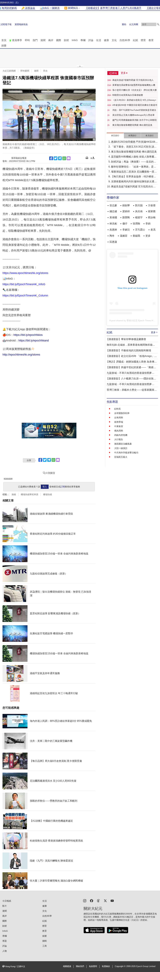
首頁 (3, 40)
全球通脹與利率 (122, 413)
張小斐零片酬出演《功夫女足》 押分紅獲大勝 (134, 90)
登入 (44, 486)
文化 (114, 40)
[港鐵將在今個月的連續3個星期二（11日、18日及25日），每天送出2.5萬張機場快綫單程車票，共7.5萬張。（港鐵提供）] (49, 115)
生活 (98, 40)
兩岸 (50, 40)
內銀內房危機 (120, 435)
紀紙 (135, 40)
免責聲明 (93, 966)
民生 (45, 71)
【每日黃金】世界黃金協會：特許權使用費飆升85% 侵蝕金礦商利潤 (133, 176)
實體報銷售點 (21, 24)
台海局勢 (118, 417)
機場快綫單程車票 (29, 494)
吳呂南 (139, 211)
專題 (4, 941)
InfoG (75, 40)
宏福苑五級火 (120, 457)
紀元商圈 (133, 24)
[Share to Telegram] (60, 158)
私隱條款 (106, 966)
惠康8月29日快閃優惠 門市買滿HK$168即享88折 (134, 142)
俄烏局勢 (118, 430)
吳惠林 (113, 229)
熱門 (35, 40)
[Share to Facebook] (51, 158)
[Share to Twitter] (55, 158)
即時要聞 (24, 71)
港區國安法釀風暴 (123, 444)
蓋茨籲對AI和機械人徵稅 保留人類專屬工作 (134, 157)
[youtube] (112, 900)
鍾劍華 (126, 205)
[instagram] (84, 900)
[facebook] (91, 900)
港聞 (42, 40)
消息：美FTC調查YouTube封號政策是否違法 (134, 110)
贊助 (124, 24)
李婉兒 (126, 229)
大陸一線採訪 (120, 448)
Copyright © (120, 966)
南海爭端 (118, 422)
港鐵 (14, 494)
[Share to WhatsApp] (64, 158)
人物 (4, 951)
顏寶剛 (126, 217)
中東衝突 (118, 426)
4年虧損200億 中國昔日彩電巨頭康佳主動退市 (134, 105)
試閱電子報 (6, 24)
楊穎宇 (139, 217)
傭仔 (124, 223)
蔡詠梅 (151, 217)
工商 (44, 946)
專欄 (82, 40)
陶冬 (112, 235)
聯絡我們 (80, 966)
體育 (143, 40)
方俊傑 (151, 205)
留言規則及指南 (8, 478)
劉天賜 (139, 205)
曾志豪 (113, 205)
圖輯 (44, 941)
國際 (58, 40)
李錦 (147, 223)
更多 (147, 235)
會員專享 (17, 40)
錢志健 (113, 211)
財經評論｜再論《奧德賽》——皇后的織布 (133, 162)
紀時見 (117, 409)
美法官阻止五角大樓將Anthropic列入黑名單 (133, 115)
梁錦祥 (126, 211)
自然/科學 (125, 40)
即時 (27, 40)
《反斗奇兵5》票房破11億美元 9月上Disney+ (134, 100)
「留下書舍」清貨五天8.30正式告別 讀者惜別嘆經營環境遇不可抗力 (134, 147)
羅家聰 (151, 211)
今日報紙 (6, 901)
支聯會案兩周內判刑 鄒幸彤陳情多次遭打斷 (134, 181)
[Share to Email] (68, 158)
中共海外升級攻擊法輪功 (126, 452)
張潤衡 (136, 223)
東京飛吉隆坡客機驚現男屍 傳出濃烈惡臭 (132, 125)
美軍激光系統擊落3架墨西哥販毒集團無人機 (133, 85)
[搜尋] (158, 24)
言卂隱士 (140, 229)
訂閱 (62, 486)
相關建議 (67, 966)
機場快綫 (47, 494)
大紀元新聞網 (9, 71)
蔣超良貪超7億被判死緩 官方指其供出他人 (133, 80)
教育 (151, 40)
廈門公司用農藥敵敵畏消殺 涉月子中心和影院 (134, 120)
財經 (66, 40)
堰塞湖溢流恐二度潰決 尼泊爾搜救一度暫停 (134, 172)
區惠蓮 (113, 241)
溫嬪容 (123, 235)
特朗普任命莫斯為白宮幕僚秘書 (127, 95)
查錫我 (136, 235)
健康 (106, 40)
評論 (90, 40)
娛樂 (3, 45)
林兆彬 (113, 223)
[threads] (98, 900)
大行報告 (118, 439)
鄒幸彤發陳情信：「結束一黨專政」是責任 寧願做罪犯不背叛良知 (133, 167)
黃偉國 (113, 217)
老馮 (152, 229)
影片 (4, 906)
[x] (105, 900)
